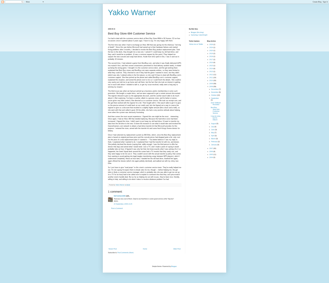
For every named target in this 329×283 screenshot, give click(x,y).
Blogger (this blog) (197, 32)
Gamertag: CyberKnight (199, 35)
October (214, 95)
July (212, 127)
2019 (211, 53)
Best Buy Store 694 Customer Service (215, 110)
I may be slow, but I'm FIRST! (216, 118)
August (213, 124)
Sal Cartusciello (119, 196)
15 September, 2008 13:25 (123, 204)
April (213, 136)
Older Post (177, 249)
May (212, 133)
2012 (211, 75)
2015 (211, 66)
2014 (211, 68)
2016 (211, 62)
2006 (211, 151)
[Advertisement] (144, 229)
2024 (211, 47)
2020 (211, 50)
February (214, 142)
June (213, 130)
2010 (211, 80)
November (215, 92)
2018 (211, 56)
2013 (211, 71)
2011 (211, 77)
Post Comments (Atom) (125, 253)
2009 (211, 84)
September (215, 98)
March (213, 139)
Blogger (174, 266)
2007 (211, 148)
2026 (211, 44)
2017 (211, 59)
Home (145, 249)
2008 (211, 86)
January (214, 145)
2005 (211, 154)
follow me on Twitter (196, 44)
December (215, 89)
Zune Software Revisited (216, 103)
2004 (211, 157)
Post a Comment (117, 208)
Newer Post (113, 249)
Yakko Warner (132, 12)
